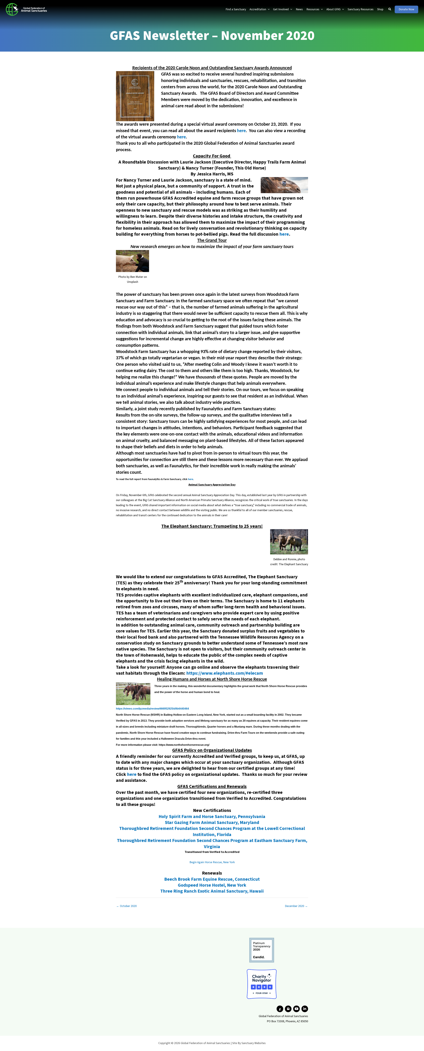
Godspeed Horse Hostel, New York (212, 885)
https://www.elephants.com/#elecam (224, 673)
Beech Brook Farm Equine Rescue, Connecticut (212, 879)
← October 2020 (126, 906)
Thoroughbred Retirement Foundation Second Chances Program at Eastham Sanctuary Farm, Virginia (212, 843)
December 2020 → (296, 906)
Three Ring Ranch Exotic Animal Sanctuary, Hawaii (212, 891)
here (241, 131)
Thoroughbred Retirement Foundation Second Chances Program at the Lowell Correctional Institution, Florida (212, 831)
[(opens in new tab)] (261, 950)
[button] (268, 9)
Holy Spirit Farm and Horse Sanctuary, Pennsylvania (212, 816)
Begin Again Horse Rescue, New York (212, 862)
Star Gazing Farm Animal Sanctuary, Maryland (212, 822)
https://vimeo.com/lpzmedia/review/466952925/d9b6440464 (152, 708)
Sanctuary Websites (253, 1043)
